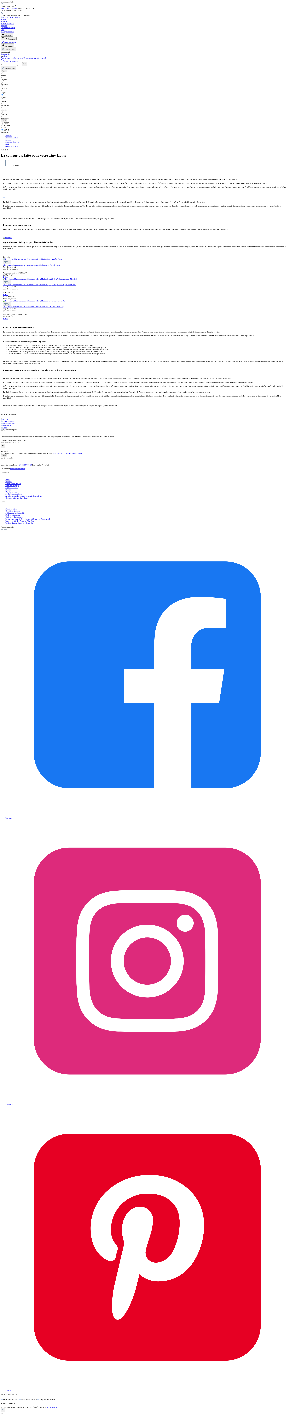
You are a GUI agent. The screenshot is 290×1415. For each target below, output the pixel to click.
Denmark (4, 84)
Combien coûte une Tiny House (16, 498)
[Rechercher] (24, 64)
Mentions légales (11, 509)
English (3, 93)
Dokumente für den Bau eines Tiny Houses (20, 521)
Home (7, 480)
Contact (8, 490)
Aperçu (4, 58)
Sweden (4, 114)
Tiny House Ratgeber (13, 484)
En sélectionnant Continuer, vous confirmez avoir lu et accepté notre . (43, 453)
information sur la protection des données (67, 453)
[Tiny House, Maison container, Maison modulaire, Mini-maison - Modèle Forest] (32, 259)
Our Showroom (11, 492)
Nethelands (5, 105)
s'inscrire (6, 56)
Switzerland (5, 118)
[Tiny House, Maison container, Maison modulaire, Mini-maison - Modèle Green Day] (34, 301)
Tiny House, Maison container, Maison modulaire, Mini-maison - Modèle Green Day (33, 307)
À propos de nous (11, 488)
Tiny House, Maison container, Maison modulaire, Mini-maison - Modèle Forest (31, 265)
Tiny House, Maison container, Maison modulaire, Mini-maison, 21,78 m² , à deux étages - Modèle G (39, 285)
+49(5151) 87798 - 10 (9, 8)
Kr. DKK (7, 125)
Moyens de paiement (30, 58)
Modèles (8, 482)
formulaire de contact (17, 469)
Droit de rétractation (12, 515)
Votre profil (11, 58)
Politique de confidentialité (14, 513)
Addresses (19, 58)
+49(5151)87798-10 (24, 465)
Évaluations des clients (13, 494)
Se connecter (5, 54)
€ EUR (6, 130)
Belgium (4, 80)
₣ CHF (6, 123)
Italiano (3, 101)
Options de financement (13, 517)
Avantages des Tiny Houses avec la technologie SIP (23, 496)
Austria (3, 75)
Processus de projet (12, 486)
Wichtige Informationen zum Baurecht (19, 523)
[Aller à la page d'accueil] (10, 17)
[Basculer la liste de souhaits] (7, 262)
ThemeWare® (52, 1407)
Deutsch (4, 88)
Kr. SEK (6, 128)
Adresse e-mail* (7, 443)
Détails (5, 277)
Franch (3, 97)
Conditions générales (12, 511)
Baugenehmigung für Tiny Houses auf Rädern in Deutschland (27, 519)
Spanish (4, 110)
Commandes (42, 58)
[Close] (2, 1413)
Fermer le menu (10, 50)
